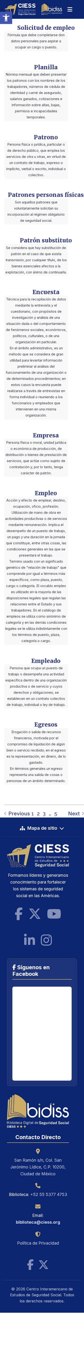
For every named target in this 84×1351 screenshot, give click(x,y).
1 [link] (32, 813)
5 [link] (55, 813)
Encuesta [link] (46, 292)
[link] (6, 18)
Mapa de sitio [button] (42, 828)
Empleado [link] (45, 661)
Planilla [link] (46, 67)
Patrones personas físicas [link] (46, 195)
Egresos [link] (45, 724)
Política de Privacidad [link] (38, 1243)
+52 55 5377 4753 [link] (48, 1194)
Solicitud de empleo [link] (46, 27)
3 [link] (44, 813)
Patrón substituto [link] (46, 240)
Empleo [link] (46, 493)
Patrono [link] (46, 137)
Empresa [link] (46, 435)
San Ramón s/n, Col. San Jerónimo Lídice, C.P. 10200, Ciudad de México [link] (38, 1167)
